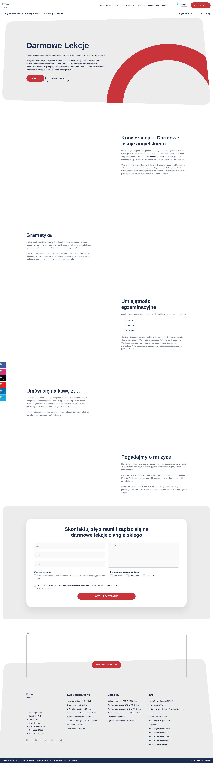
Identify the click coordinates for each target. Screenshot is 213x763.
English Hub (184, 14)
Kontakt (164, 5)
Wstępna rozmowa (69, 575)
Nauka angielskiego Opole (158, 732)
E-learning (206, 14)
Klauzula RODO (73, 760)
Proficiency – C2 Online (76, 729)
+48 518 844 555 (36, 720)
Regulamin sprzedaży (43, 760)
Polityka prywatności (26, 760)
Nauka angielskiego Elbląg (158, 744)
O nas (115, 5)
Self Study (48, 14)
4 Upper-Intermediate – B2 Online (80, 717)
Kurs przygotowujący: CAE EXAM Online (123, 705)
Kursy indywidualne (11, 14)
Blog (157, 5)
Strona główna (105, 5)
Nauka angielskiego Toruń (158, 736)
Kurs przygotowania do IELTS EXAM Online (125, 713)
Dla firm (59, 14)
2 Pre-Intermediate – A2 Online (79, 709)
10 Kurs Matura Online (116, 717)
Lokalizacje (152, 725)
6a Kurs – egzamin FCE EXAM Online (122, 701)
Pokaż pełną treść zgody (48, 589)
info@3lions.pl (34, 723)
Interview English (155, 713)
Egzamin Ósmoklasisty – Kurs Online (122, 721)
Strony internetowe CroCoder (200, 760)
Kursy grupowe (32, 14)
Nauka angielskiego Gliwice (159, 729)
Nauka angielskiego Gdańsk (159, 721)
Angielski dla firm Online (157, 717)
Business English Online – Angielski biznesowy (166, 709)
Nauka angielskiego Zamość (159, 740)
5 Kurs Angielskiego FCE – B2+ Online (82, 721)
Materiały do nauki (145, 5)
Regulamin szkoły (59, 760)
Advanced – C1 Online (76, 725)
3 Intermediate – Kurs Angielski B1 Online (83, 713)
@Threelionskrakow (37, 726)
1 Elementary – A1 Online (77, 705)
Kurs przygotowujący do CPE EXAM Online (124, 709)
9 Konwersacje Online (156, 705)
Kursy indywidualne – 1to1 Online (80, 701)
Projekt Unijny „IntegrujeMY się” (160, 701)
